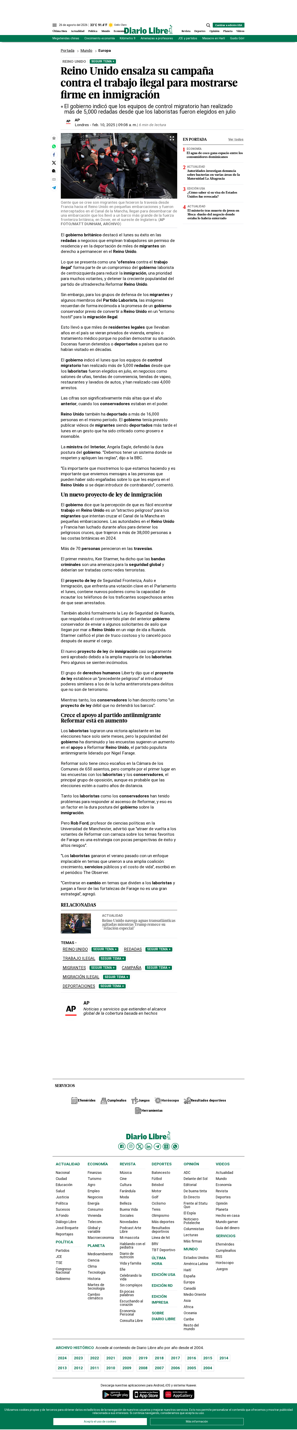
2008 (143, 1368)
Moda (124, 1197)
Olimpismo (160, 1216)
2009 (126, 1368)
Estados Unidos (196, 1258)
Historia (94, 1279)
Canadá (190, 1288)
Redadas (133, 949)
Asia (187, 1301)
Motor (156, 1191)
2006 (175, 1368)
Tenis (156, 1209)
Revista (186, 31)
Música (126, 1173)
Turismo (94, 1179)
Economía (120, 31)
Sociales (127, 1216)
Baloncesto (161, 1173)
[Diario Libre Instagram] (130, 1146)
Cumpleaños (226, 1251)
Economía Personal (128, 1313)
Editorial (190, 1185)
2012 (78, 1368)
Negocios (95, 1197)
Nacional (63, 1173)
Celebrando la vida (131, 1277)
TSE (59, 1263)
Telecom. (95, 1222)
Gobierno (63, 1279)
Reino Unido (75, 949)
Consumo (95, 1209)
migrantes (74, 968)
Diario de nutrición (127, 1255)
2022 (94, 1358)
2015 (207, 1358)
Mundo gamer (227, 1222)
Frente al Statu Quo (195, 1205)
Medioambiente (100, 1254)
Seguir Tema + (102, 61)
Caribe (189, 1319)
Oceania (190, 1313)
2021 (110, 1358)
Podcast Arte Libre (130, 1230)
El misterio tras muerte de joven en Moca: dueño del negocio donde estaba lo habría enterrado (213, 214)
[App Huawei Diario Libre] (178, 1394)
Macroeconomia (101, 1238)
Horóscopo (225, 1263)
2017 (175, 1358)
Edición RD (162, 1285)
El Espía (190, 1213)
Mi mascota (129, 1238)
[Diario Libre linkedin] (148, 1146)
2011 (94, 1368)
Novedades (129, 1222)
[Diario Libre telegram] (157, 1146)
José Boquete (67, 1228)
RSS (219, 1257)
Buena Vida (129, 1209)
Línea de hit (161, 1238)
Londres (82, 125)
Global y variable (94, 1230)
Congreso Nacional (63, 1271)
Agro (91, 1185)
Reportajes (64, 1234)
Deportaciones (79, 986)
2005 (191, 1368)
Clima (92, 1266)
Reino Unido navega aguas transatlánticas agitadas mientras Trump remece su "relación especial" (138, 925)
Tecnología (96, 1272)
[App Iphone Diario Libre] (146, 1394)
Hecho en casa (228, 1216)
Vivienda (94, 1216)
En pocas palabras (127, 1293)
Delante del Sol (195, 1179)
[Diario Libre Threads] (166, 1146)
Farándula (128, 1191)
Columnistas (194, 1229)
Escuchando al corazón (131, 1303)
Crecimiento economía (99, 38)
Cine (123, 1179)
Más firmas (193, 1241)
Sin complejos (131, 1285)
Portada (67, 50)
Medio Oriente (195, 1295)
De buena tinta (195, 1191)
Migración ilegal (81, 977)
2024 (62, 1358)
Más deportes (163, 1222)
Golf (155, 1197)
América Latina (196, 1264)
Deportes (199, 31)
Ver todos (235, 139)
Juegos (222, 1269)
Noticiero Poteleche (192, 1221)
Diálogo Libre (66, 1222)
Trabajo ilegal (79, 958)
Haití (187, 1270)
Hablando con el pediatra (132, 1246)
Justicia (62, 1197)
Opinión (214, 31)
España (189, 1276)
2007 (159, 1368)
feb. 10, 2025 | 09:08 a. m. (114, 125)
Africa (188, 1307)
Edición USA (196, 188)
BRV (155, 1244)
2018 (159, 1358)
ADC (187, 1173)
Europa (189, 1282)
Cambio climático (95, 1296)
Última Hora (60, 31)
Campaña (131, 968)
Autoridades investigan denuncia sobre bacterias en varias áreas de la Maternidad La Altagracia (213, 174)
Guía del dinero (227, 1228)
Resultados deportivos (161, 1230)
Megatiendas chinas (66, 38)
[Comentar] (54, 171)
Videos (240, 31)
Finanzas (95, 1173)
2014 (223, 1358)
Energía (93, 1203)
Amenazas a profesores (157, 38)
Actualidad (77, 31)
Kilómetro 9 (127, 38)
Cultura (126, 1185)
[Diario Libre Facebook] (121, 1146)
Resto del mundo (191, 1327)
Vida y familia (130, 1263)
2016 (191, 1358)
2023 (78, 1358)
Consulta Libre (131, 1321)
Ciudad (61, 1179)
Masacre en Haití (213, 38)
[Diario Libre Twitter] (139, 1146)
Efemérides (225, 1244)
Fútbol (157, 1179)
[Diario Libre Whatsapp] (175, 1146)
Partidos (63, 1251)
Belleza (126, 1203)
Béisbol (158, 1185)
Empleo (94, 1191)
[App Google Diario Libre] (116, 1394)
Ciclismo (159, 1203)
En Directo (192, 1197)
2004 (207, 1368)
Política (92, 31)
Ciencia (93, 1260)
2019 (143, 1358)
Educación (64, 1185)
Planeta (228, 31)
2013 (62, 1368)
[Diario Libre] (148, 29)
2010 (110, 1368)
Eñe (122, 1269)
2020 (126, 1358)
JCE (59, 1257)
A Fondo (62, 1216)
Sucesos (63, 1209)
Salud (60, 1191)
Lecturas (191, 1235)
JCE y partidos (187, 38)
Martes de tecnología (96, 1286)
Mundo (105, 31)
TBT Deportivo (163, 1250)
